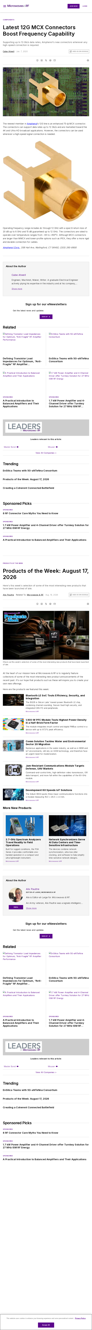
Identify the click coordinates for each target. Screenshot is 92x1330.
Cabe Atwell (8, 51)
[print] (88, 60)
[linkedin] (41, 60)
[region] (46, 1322)
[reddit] (50, 60)
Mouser (51, 447)
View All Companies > (46, 453)
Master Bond (10, 447)
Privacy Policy (80, 1318)
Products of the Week (13, 563)
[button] (4, 6)
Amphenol (32, 123)
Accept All (46, 1325)
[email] (54, 60)
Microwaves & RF (35, 595)
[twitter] (46, 60)
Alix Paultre (8, 595)
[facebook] (37, 60)
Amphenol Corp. (11, 247)
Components (8, 20)
